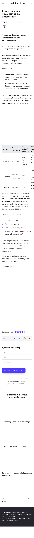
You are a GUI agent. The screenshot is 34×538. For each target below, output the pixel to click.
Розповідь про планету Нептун (17, 422)
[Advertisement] (17, 125)
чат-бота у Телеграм (9, 261)
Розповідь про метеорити (15, 447)
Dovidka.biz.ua (17, 3)
